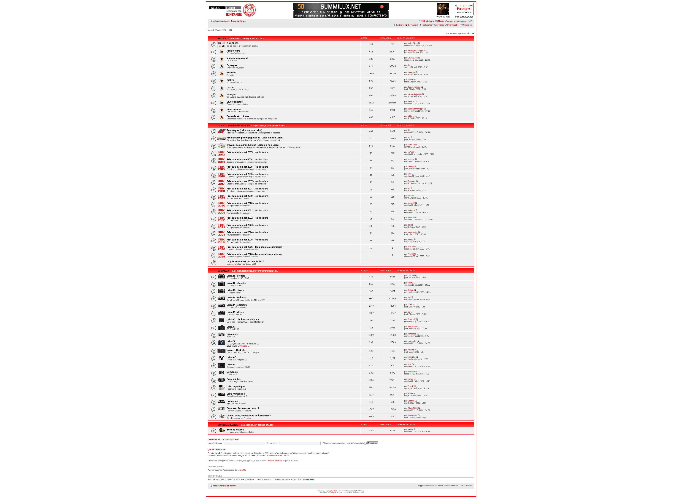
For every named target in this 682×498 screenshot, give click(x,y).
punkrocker (413, 232)
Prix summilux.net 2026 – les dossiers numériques (254, 254)
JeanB (410, 283)
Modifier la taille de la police (469, 20)
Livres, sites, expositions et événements (249, 415)
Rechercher (427, 25)
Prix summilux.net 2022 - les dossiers (247, 217)
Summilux (223, 271)
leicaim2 (411, 203)
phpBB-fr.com (336, 493)
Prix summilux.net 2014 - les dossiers (247, 159)
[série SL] (349, 15)
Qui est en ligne (216, 450)
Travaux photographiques (234, 126)
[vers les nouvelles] (374, 12)
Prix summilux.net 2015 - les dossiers (247, 166)
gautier (410, 429)
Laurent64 (412, 341)
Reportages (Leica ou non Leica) (244, 130)
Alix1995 (242, 470)
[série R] (313, 15)
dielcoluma (412, 326)
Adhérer (400, 25)
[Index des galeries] (380, 6)
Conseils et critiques (238, 116)
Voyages (231, 94)
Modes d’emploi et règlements (452, 21)
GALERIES (233, 43)
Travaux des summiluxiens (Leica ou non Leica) (253, 145)
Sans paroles (234, 109)
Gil (409, 312)
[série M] (325, 15)
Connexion (467, 25)
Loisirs (230, 87)
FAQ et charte (427, 21)
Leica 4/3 (231, 357)
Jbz (409, 297)
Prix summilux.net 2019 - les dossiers (247, 196)
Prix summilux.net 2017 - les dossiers (247, 181)
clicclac (411, 196)
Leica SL (231, 341)
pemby (410, 239)
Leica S (231, 326)
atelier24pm (413, 43)
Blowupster (412, 415)
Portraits (231, 72)
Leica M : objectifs (237, 305)
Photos (222, 39)
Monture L (244, 346)
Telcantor (412, 181)
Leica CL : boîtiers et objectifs (243, 319)
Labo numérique (236, 393)
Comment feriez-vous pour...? (243, 408)
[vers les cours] (302, 6)
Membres (440, 25)
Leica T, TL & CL (236, 350)
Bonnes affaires (228, 425)
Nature (230, 80)
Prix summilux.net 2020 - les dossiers (247, 203)
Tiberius (411, 166)
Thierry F (412, 319)
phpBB (333, 491)
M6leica (411, 101)
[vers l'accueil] (341, 6)
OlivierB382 (413, 58)
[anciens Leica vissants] (301, 15)
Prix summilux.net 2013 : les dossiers (247, 152)
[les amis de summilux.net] (234, 11)
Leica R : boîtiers (236, 275)
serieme (411, 159)
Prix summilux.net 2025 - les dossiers (247, 239)
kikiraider (411, 357)
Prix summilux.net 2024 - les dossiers (247, 232)
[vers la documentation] (354, 12)
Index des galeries (221, 21)
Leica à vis (232, 334)
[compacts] (377, 15)
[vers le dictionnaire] (309, 12)
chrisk (410, 379)
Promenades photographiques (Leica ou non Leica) (255, 137)
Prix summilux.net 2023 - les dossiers (247, 225)
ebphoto (411, 217)
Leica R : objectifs (236, 283)
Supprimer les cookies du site (430, 485)
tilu (409, 65)
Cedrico (411, 401)
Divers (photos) (235, 101)
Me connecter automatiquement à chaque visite (343, 443)
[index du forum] (233, 7)
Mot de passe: (272, 443)
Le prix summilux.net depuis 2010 (245, 261)
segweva (310, 479)
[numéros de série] (329, 12)
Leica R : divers (235, 290)
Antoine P (412, 350)
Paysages (232, 65)
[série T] (361, 15)
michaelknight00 (414, 94)
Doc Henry (412, 275)
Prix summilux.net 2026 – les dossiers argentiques (254, 247)
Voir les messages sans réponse (460, 33)
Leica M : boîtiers (236, 297)
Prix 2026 (412, 247)
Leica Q (231, 364)
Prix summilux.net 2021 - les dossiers (247, 210)
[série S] (337, 15)
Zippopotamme (414, 87)
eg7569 (411, 152)
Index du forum (238, 21)
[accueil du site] (217, 7)
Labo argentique (236, 386)
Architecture (233, 50)
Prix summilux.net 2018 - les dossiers (247, 188)
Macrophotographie (237, 58)
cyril (409, 174)
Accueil (216, 486)
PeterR (411, 386)
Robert (410, 80)
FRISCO (411, 305)
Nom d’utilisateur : (215, 443)
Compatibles (233, 379)
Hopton (270, 461)
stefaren (411, 72)
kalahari (278, 461)
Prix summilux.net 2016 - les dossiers (247, 174)
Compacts (232, 372)
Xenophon (412, 334)
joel (409, 225)
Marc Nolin (412, 145)
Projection (232, 401)
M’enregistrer (453, 25)
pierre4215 (412, 372)
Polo (409, 364)
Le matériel (413, 25)
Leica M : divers (235, 312)
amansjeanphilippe (415, 50)
